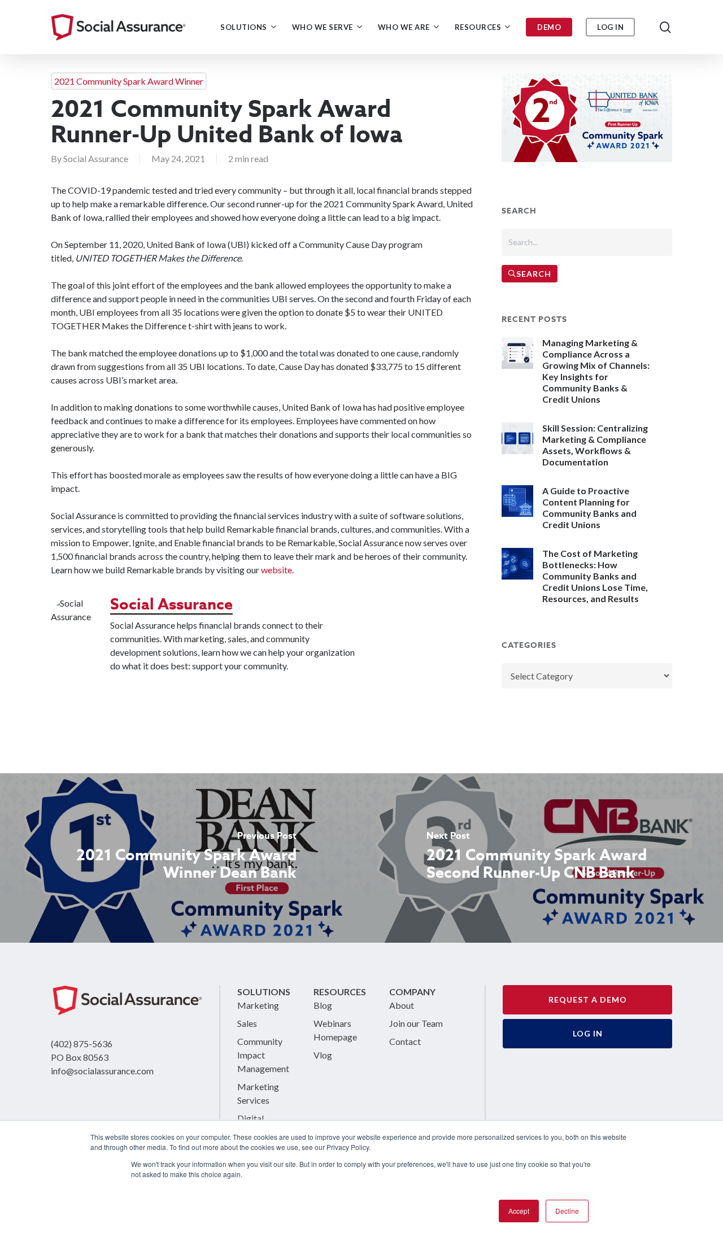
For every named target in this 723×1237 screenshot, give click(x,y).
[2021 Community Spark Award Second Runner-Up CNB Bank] (542, 858)
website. (277, 569)
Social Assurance (95, 158)
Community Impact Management (263, 1055)
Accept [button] (518, 1211)
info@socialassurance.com (102, 1070)
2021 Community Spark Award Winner (128, 81)
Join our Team (416, 1023)
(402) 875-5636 (81, 1043)
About (401, 1005)
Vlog (322, 1054)
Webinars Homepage (335, 1030)
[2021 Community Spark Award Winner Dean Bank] (181, 858)
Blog (322, 1005)
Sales (247, 1023)
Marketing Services (258, 1093)
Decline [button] (567, 1211)
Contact (405, 1041)
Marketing (258, 1005)
